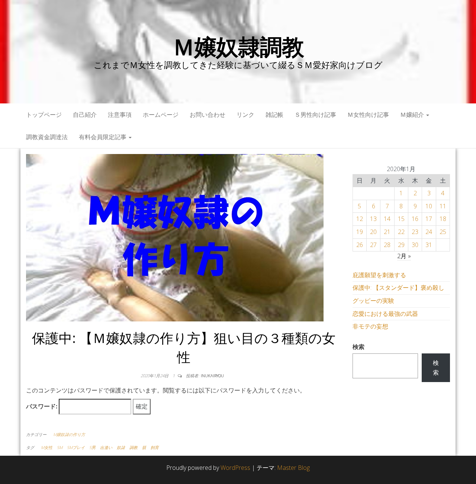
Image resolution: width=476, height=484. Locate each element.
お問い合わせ (207, 114)
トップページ (44, 114)
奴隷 (121, 447)
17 (428, 219)
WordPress (235, 468)
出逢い (106, 447)
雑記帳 (274, 114)
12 (359, 219)
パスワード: (42, 406)
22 (401, 232)
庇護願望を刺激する (379, 275)
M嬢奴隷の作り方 (69, 434)
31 (428, 245)
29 (401, 245)
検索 (358, 347)
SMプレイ (76, 447)
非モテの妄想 (370, 326)
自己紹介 (85, 114)
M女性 (46, 447)
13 (373, 219)
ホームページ (160, 114)
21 (387, 232)
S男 (92, 447)
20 (373, 232)
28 (387, 245)
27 (373, 245)
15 (401, 219)
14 (387, 219)
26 (359, 245)
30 (415, 245)
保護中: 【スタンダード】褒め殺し (398, 287)
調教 (133, 447)
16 (415, 219)
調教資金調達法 (47, 137)
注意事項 (120, 114)
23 (415, 232)
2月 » (404, 256)
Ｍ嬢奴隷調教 (238, 46)
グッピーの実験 (373, 301)
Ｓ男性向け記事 (315, 114)
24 (428, 232)
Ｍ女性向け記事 (368, 114)
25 (443, 232)
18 (443, 219)
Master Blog (293, 468)
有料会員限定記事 (103, 137)
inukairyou (212, 375)
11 (443, 206)
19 (359, 232)
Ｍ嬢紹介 (412, 114)
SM (59, 447)
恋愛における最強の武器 (385, 314)
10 (428, 206)
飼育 (155, 447)
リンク (245, 114)
